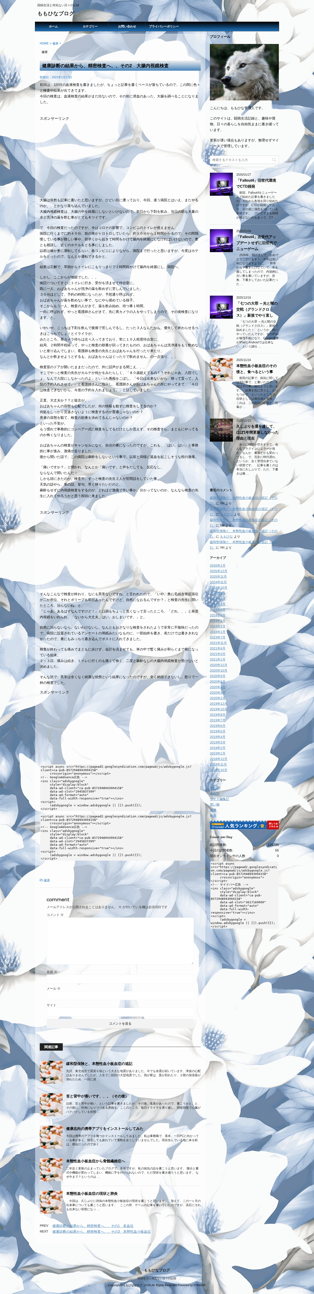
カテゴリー (90, 26)
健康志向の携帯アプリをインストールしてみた (104, 1129)
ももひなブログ (55, 13)
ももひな (226, 514)
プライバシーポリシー (164, 26)
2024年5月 (218, 610)
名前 (52, 972)
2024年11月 (218, 582)
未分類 (215, 793)
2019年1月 (218, 753)
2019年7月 (218, 720)
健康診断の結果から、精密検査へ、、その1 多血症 (93, 1226)
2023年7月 (218, 637)
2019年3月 (218, 742)
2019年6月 (218, 726)
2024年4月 (218, 615)
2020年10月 (218, 670)
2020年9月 (218, 676)
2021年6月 (218, 648)
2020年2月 (218, 698)
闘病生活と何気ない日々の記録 (157, 1278)
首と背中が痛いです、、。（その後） (97, 1096)
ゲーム (215, 788)
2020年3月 (218, 692)
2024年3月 (218, 621)
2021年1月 (218, 659)
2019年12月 (218, 703)
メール (53, 988)
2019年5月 (218, 731)
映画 (213, 815)
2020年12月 (218, 665)
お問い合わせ (127, 26)
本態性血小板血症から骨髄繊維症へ (95, 1161)
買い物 (215, 804)
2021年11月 (218, 643)
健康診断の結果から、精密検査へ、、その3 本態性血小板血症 (101, 1231)
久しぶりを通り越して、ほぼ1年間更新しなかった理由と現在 (257, 432)
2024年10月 (218, 587)
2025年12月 (218, 571)
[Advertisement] (120, 153)
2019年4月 (218, 737)
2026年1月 (218, 565)
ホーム (53, 26)
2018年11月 (218, 764)
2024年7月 (218, 604)
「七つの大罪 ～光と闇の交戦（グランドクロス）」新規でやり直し (257, 309)
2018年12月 (218, 759)
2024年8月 (218, 598)
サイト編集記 (219, 799)
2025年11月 (218, 576)
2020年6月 (218, 681)
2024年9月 (218, 593)
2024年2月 (218, 626)
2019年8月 (218, 715)
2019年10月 (218, 709)
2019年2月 (218, 748)
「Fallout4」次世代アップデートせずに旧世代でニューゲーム (256, 243)
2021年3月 (218, 654)
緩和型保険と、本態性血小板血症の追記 (99, 1064)
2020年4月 (218, 687)
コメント (55, 915)
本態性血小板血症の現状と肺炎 (92, 1193)
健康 (47, 880)
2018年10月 (218, 770)
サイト (51, 1005)
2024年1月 (218, 632)
